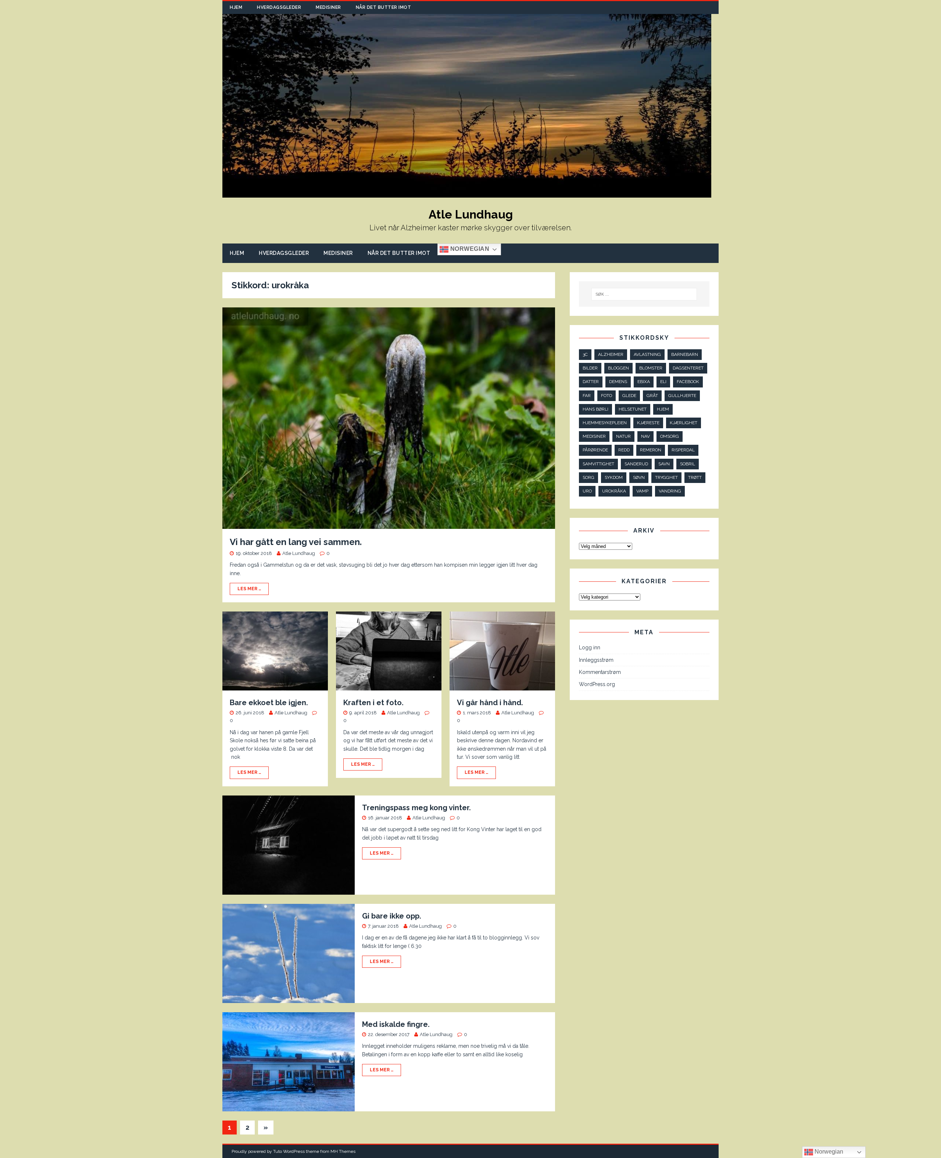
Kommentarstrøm (600, 672)
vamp (642, 491)
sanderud (636, 463)
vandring (670, 491)
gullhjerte (682, 395)
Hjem (236, 7)
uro (587, 491)
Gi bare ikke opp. (391, 916)
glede (629, 395)
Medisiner (328, 7)
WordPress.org (597, 684)
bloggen (618, 368)
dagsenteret (688, 368)
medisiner (594, 436)
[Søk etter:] (644, 294)
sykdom (614, 477)
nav (645, 436)
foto (606, 395)
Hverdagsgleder (279, 7)
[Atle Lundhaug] (466, 193)
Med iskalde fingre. (396, 1024)
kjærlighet (683, 422)
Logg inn (589, 647)
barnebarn (684, 354)
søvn (639, 477)
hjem (663, 409)
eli (663, 381)
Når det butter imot (383, 7)
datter (591, 381)
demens (618, 381)
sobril (687, 463)
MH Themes (342, 1151)
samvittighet (598, 463)
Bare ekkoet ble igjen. (269, 702)
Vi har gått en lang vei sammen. (296, 542)
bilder (590, 368)
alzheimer (610, 354)
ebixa (643, 381)
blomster (650, 368)
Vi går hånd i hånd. (490, 702)
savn (664, 463)
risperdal (683, 449)
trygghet (666, 477)
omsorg (669, 436)
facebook (688, 381)
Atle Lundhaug (298, 553)
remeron (650, 449)
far (587, 395)
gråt (652, 395)
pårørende (595, 449)
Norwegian (468, 249)
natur (623, 436)
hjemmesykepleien (605, 422)
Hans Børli (595, 409)
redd (624, 449)
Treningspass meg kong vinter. (416, 807)
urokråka (614, 491)
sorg (588, 477)
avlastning (647, 354)
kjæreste (648, 422)
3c (585, 354)
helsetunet (633, 409)
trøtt (695, 477)
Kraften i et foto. (373, 702)
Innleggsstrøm (596, 660)
